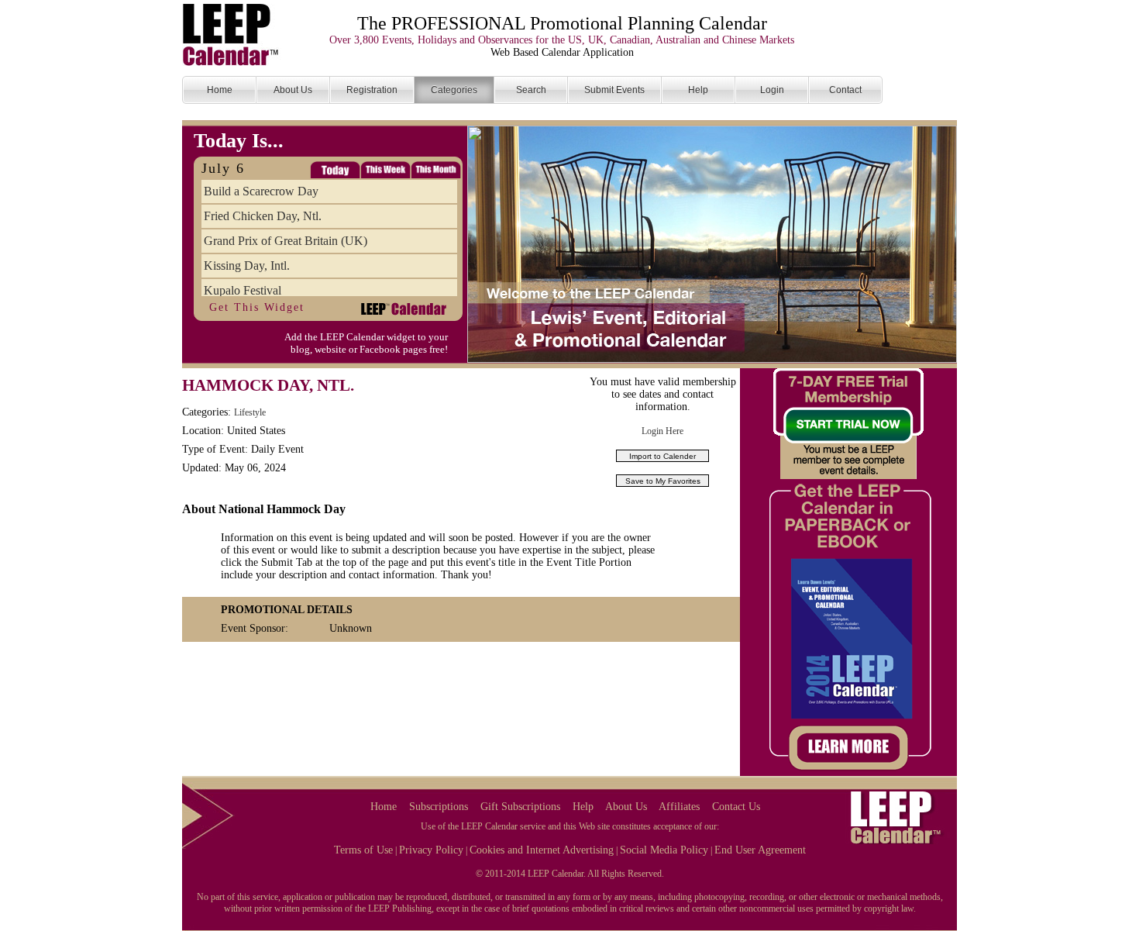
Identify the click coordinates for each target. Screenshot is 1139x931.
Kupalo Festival (242, 290)
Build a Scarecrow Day (261, 191)
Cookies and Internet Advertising (542, 850)
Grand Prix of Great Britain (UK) (285, 240)
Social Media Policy (664, 850)
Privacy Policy (431, 850)
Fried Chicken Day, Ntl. (263, 215)
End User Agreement (760, 850)
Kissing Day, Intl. (247, 265)
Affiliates (679, 806)
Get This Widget (257, 307)
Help (583, 806)
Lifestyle (250, 412)
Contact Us (736, 806)
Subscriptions (438, 806)
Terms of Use (363, 850)
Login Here (662, 431)
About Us (626, 806)
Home (383, 806)
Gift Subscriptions (520, 806)
